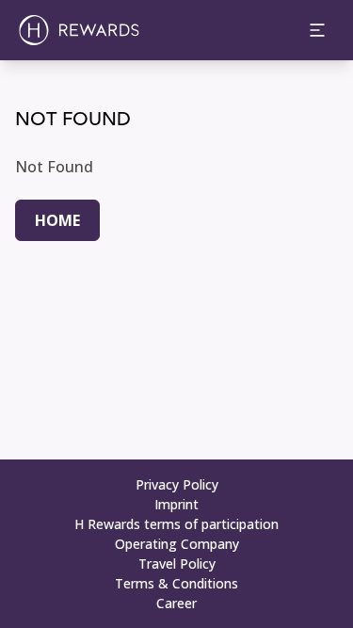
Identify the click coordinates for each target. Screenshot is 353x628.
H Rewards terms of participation (176, 524)
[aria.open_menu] (317, 30)
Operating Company (177, 544)
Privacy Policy (177, 484)
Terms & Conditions (176, 583)
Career (176, 603)
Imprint (176, 504)
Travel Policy (177, 563)
